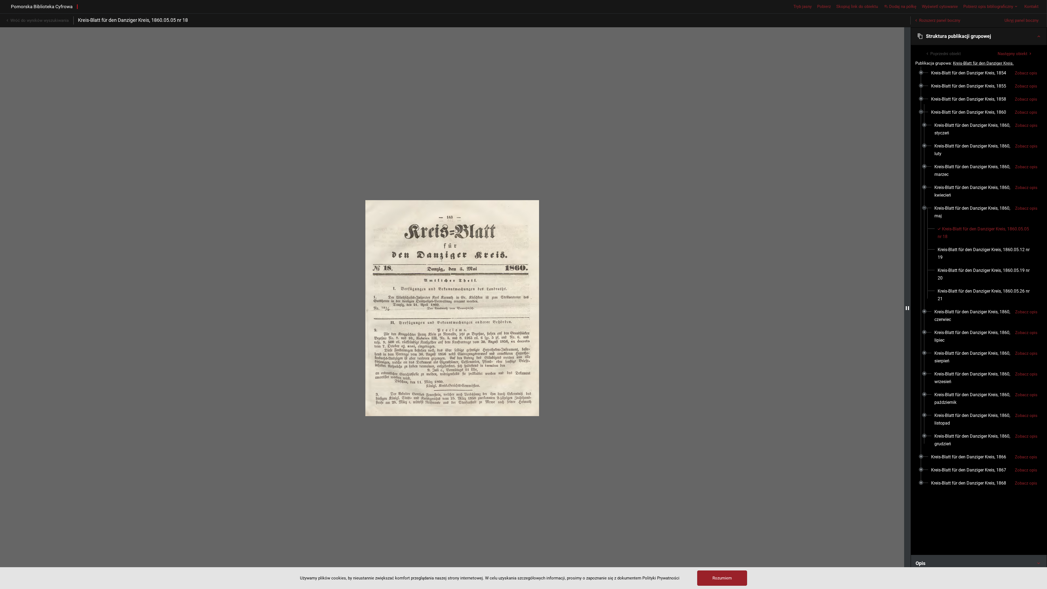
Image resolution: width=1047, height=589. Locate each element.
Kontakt (1031, 6)
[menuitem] (968, 73)
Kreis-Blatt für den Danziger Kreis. (983, 63)
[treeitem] (978, 73)
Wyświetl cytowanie (940, 6)
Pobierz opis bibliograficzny (988, 6)
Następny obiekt (1012, 53)
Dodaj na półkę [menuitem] (902, 6)
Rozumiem (722, 578)
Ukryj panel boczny (1021, 20)
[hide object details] (907, 308)
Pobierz (824, 6)
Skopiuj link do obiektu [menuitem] (857, 6)
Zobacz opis (1026, 73)
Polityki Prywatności (660, 578)
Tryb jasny (802, 6)
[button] (979, 36)
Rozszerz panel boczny (939, 20)
